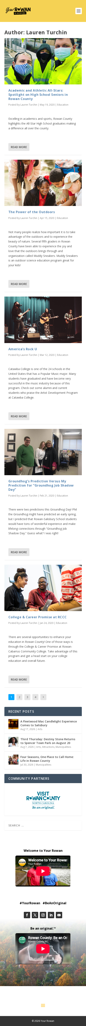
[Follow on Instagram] (43, 915)
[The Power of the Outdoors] (43, 183)
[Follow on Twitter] (35, 915)
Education (62, 104)
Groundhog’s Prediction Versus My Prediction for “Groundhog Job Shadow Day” (41, 485)
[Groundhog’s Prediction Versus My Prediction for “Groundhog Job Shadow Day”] (43, 452)
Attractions (48, 747)
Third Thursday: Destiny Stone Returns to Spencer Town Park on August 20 (47, 741)
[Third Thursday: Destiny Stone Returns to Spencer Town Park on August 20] (13, 742)
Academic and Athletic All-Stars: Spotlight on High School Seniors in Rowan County (38, 94)
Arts (40, 729)
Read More (19, 147)
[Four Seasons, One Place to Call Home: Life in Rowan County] (13, 760)
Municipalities (63, 747)
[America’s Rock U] (43, 320)
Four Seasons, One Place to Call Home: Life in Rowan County (47, 758)
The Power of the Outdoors (31, 212)
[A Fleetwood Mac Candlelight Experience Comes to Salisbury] (13, 724)
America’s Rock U (22, 349)
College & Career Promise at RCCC (37, 617)
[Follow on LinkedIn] (51, 915)
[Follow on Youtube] (59, 915)
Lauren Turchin (28, 104)
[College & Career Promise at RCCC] (43, 588)
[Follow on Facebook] (27, 915)
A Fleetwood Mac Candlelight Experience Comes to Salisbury (48, 723)
